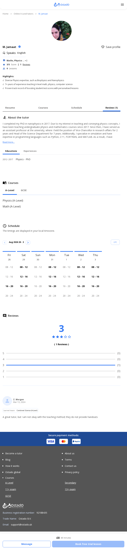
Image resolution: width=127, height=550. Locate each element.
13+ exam (70, 489)
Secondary (70, 482)
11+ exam (10, 489)
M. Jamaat (10, 47)
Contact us (70, 465)
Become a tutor (13, 453)
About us (69, 453)
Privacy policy (72, 472)
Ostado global (12, 472)
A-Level (9, 482)
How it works (12, 465)
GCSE (8, 495)
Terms (68, 459)
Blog (7, 459)
